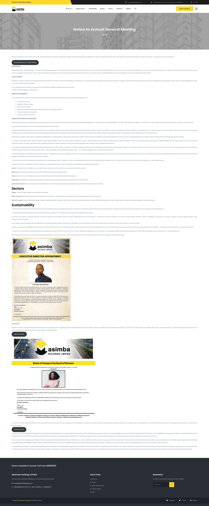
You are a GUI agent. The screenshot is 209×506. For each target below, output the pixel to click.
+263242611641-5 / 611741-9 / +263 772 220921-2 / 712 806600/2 (167, 2)
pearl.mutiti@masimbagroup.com (85, 122)
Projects (102, 9)
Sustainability (93, 9)
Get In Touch (183, 9)
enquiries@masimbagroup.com (135, 2)
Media (128, 9)
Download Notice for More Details (25, 62)
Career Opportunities (98, 486)
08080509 (51, 465)
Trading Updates (96, 489)
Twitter (183, 500)
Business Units (80, 9)
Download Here (19, 429)
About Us (68, 9)
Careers (110, 9)
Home (104, 35)
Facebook (172, 500)
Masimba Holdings (24, 500)
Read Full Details (19, 334)
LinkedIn (194, 500)
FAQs (93, 492)
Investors (119, 9)
